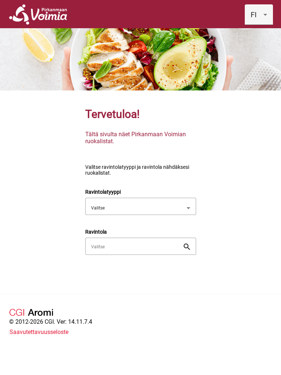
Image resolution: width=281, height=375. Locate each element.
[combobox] (259, 14)
